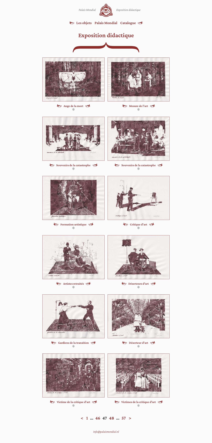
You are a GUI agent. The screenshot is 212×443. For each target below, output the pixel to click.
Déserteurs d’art (138, 283)
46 (97, 418)
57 (124, 418)
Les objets (84, 23)
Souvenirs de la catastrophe (73, 165)
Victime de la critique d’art (73, 402)
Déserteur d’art (138, 342)
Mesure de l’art (138, 106)
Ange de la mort (73, 106)
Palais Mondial (106, 23)
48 (111, 418)
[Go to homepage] (106, 10)
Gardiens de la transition (73, 342)
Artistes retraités (73, 283)
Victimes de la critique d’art (138, 402)
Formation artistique (73, 224)
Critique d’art (138, 224)
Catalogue (128, 23)
